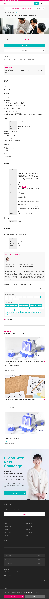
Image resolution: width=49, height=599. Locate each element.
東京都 (21, 296)
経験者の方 (7, 520)
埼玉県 (17, 296)
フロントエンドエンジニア (10, 310)
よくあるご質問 (7, 535)
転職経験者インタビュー (8, 529)
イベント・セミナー (29, 526)
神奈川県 (24, 296)
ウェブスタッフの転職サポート (9, 532)
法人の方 (5, 545)
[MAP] (23, 186)
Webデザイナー (15, 305)
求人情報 (12, 8)
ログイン (41, 3)
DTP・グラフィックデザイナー (24, 305)
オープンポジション (16, 312)
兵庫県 (7, 299)
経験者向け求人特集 (29, 523)
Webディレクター (26, 307)
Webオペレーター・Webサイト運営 (36, 305)
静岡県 (28, 296)
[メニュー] (44, 3)
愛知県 (32, 296)
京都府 (35, 296)
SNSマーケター (8, 314)
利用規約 (6, 588)
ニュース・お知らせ (8, 526)
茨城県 (14, 296)
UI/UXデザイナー (8, 305)
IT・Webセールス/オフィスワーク (26, 312)
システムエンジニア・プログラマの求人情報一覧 (23, 8)
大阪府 (39, 296)
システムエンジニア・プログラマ (33, 310)
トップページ (7, 8)
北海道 (7, 296)
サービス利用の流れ (29, 532)
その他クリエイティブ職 (37, 312)
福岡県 (18, 299)
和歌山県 (10, 299)
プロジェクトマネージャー (10, 307)
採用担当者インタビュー (29, 529)
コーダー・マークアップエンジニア (21, 310)
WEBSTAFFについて (7, 550)
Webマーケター (40, 307)
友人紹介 (27, 535)
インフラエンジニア (9, 312)
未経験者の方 (6, 540)
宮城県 (10, 296)
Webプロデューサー (18, 307)
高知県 (14, 299)
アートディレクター (33, 307)
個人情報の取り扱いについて (9, 586)
